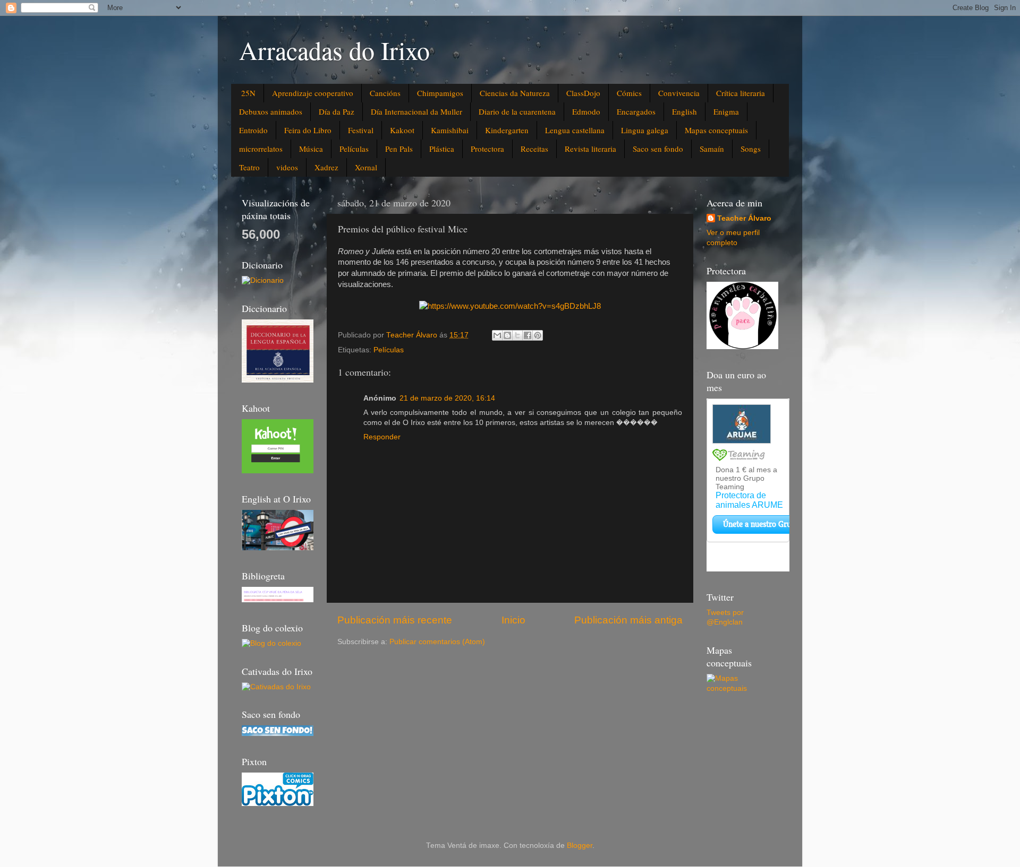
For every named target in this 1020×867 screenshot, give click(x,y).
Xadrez (326, 167)
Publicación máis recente (394, 620)
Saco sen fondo (658, 148)
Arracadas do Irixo (334, 50)
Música (311, 148)
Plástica (441, 148)
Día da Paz (336, 111)
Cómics (629, 93)
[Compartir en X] (517, 335)
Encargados (636, 111)
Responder (382, 437)
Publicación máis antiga (628, 620)
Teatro (249, 167)
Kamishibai (450, 130)
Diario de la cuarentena (517, 111)
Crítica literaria (740, 93)
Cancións (385, 93)
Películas (354, 148)
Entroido (253, 130)
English (684, 111)
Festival (360, 130)
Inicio (513, 620)
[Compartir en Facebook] (527, 335)
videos (287, 167)
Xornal (366, 167)
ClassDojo (583, 93)
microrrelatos (261, 148)
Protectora (487, 148)
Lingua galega (644, 130)
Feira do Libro (308, 130)
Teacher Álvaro (744, 218)
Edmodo (586, 111)
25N (248, 93)
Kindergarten (507, 130)
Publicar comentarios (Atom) (437, 642)
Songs (751, 148)
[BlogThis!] (507, 335)
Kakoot (402, 130)
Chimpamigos (440, 93)
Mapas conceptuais (716, 130)
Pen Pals (399, 148)
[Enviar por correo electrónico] (497, 335)
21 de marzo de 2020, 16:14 (447, 398)
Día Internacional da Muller (416, 111)
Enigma (726, 111)
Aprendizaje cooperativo (312, 93)
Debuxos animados (270, 111)
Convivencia (679, 93)
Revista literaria (590, 148)
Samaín (712, 148)
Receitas (534, 148)
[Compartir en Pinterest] (537, 335)
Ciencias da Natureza (515, 93)
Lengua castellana (575, 130)
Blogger (579, 845)
